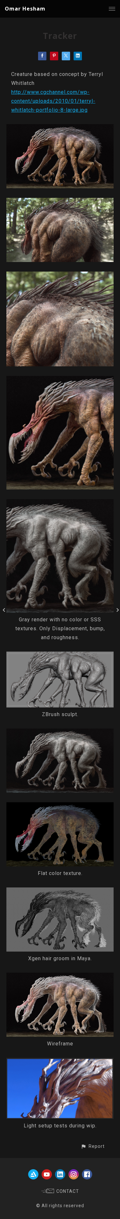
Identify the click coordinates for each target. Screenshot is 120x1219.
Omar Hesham (25, 8)
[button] (92, 1146)
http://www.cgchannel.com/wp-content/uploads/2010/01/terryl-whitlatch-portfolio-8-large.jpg (53, 101)
